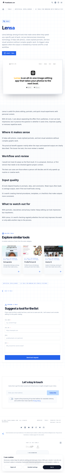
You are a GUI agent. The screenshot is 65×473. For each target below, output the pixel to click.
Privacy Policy (37, 400)
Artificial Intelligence (23, 9)
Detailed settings (32, 467)
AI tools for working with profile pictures (34, 283)
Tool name (8, 320)
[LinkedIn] (25, 427)
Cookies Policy (55, 420)
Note (6, 343)
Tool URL (7, 327)
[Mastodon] (32, 427)
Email (6, 335)
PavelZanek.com (12, 420)
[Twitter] (21, 427)
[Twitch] (36, 427)
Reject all (13, 467)
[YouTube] (28, 427)
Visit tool (9, 53)
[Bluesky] (39, 427)
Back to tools (7, 291)
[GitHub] (43, 427)
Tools (10, 9)
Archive (39, 420)
